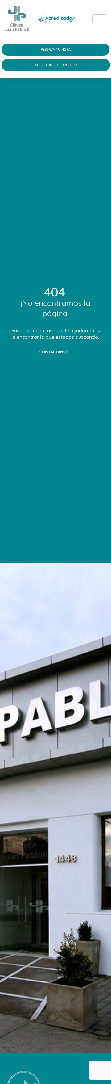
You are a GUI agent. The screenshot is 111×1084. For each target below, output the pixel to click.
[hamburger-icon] (99, 18)
